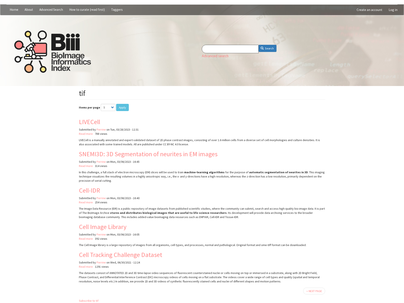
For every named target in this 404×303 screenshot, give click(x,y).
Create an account (369, 10)
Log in (393, 10)
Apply (122, 107)
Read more (86, 134)
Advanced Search (51, 10)
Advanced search (215, 55)
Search (269, 48)
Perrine (101, 129)
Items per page (89, 107)
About (29, 10)
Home (14, 10)
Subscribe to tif (88, 301)
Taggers (117, 10)
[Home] (52, 52)
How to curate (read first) (87, 10)
